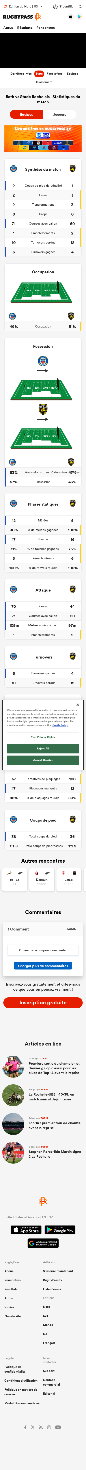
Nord (46, 1306)
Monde (48, 1325)
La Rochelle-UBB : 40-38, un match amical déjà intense (51, 1095)
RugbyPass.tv (52, 1280)
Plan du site (12, 1316)
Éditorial (49, 1393)
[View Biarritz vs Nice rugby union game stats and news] (68, 879)
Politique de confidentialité (15, 1369)
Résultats (24, 27)
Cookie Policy (60, 725)
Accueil (9, 1271)
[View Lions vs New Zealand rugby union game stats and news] (41, 879)
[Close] (77, 705)
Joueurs (59, 114)
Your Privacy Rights (43, 737)
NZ (45, 1334)
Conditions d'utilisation (20, 1380)
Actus (8, 27)
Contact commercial (51, 1382)
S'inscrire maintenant (58, 1271)
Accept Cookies (43, 760)
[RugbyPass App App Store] (26, 1230)
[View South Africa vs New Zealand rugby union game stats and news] (14, 879)
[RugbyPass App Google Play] (60, 1230)
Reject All (43, 748)
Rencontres (45, 27)
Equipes (26, 114)
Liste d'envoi (52, 1289)
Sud (46, 1316)
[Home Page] (22, 16)
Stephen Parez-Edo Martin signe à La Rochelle (55, 1152)
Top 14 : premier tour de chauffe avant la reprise (54, 1123)
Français (49, 1343)
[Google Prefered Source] (43, 1243)
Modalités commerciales (21, 1403)
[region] (43, 735)
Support (48, 1371)
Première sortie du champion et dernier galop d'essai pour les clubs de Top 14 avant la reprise (54, 1066)
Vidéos (9, 1307)
